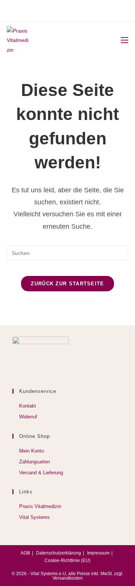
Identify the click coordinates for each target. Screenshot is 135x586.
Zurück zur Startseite (67, 283)
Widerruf (28, 417)
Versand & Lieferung (41, 472)
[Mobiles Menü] (121, 40)
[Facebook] (57, 9)
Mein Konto (31, 451)
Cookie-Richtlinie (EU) (67, 560)
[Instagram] (66, 9)
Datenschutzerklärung (58, 553)
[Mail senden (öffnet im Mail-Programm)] (77, 9)
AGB (25, 553)
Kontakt (27, 406)
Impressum (98, 553)
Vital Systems (34, 517)
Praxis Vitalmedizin (40, 506)
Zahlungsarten (34, 462)
